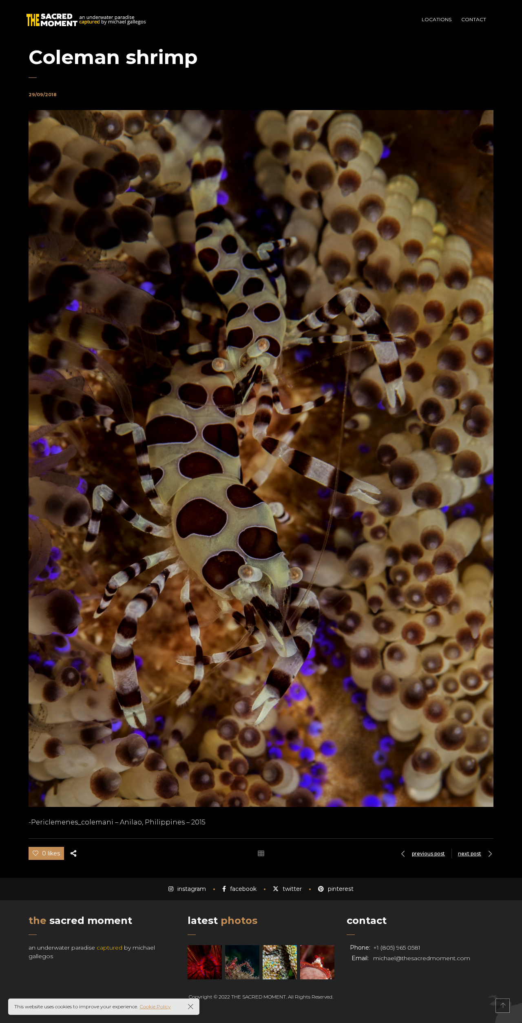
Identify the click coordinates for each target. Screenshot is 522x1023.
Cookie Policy (155, 1006)
